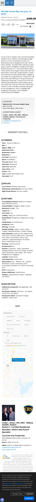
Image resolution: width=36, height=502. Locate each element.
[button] (2, 500)
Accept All (29, 498)
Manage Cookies (17, 494)
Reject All (29, 494)
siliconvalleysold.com (9, 449)
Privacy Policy (8, 483)
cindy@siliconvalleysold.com (12, 121)
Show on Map (19, 360)
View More (6, 123)
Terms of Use (20, 483)
